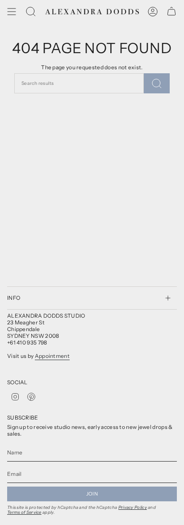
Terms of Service (24, 512)
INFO (13, 297)
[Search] (30, 11)
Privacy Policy (132, 507)
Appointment (52, 356)
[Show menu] (12, 11)
